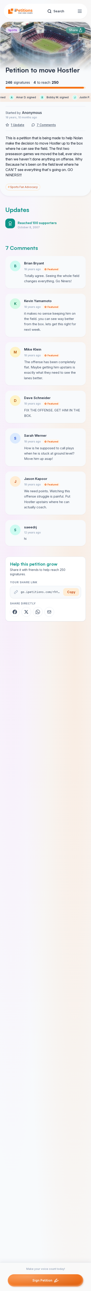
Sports (12, 30)
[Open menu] (80, 11)
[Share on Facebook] (15, 612)
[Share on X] (26, 612)
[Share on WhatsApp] (38, 612)
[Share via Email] (49, 612)
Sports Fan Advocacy (23, 187)
